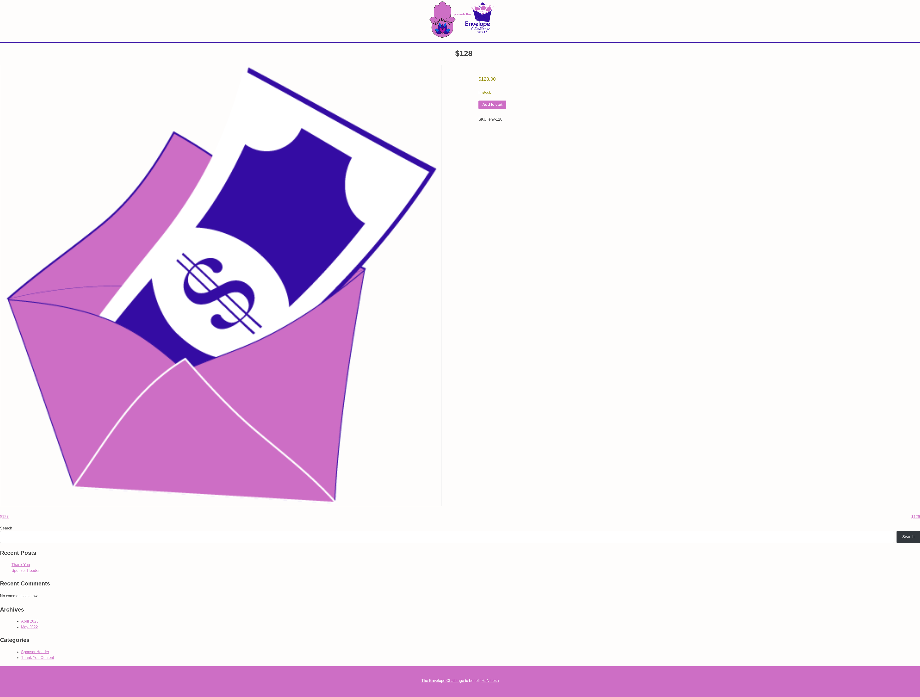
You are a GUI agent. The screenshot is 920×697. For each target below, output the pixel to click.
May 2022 (29, 627)
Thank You (21, 565)
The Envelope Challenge (443, 681)
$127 (4, 517)
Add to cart (492, 104)
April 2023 (30, 621)
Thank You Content (37, 658)
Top (908, 685)
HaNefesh (490, 681)
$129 (915, 517)
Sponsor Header (26, 570)
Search (6, 528)
